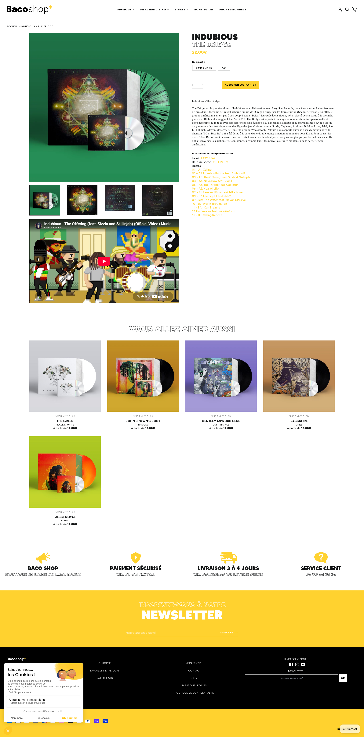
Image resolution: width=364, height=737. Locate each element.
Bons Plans (204, 9)
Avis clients (105, 678)
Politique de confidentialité (194, 692)
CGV (194, 678)
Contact (194, 670)
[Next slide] (173, 107)
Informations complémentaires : (213, 153)
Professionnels (233, 9)
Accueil (12, 26)
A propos (104, 663)
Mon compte (194, 663)
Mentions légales (194, 685)
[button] (347, 9)
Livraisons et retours (104, 670)
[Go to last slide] (34, 107)
